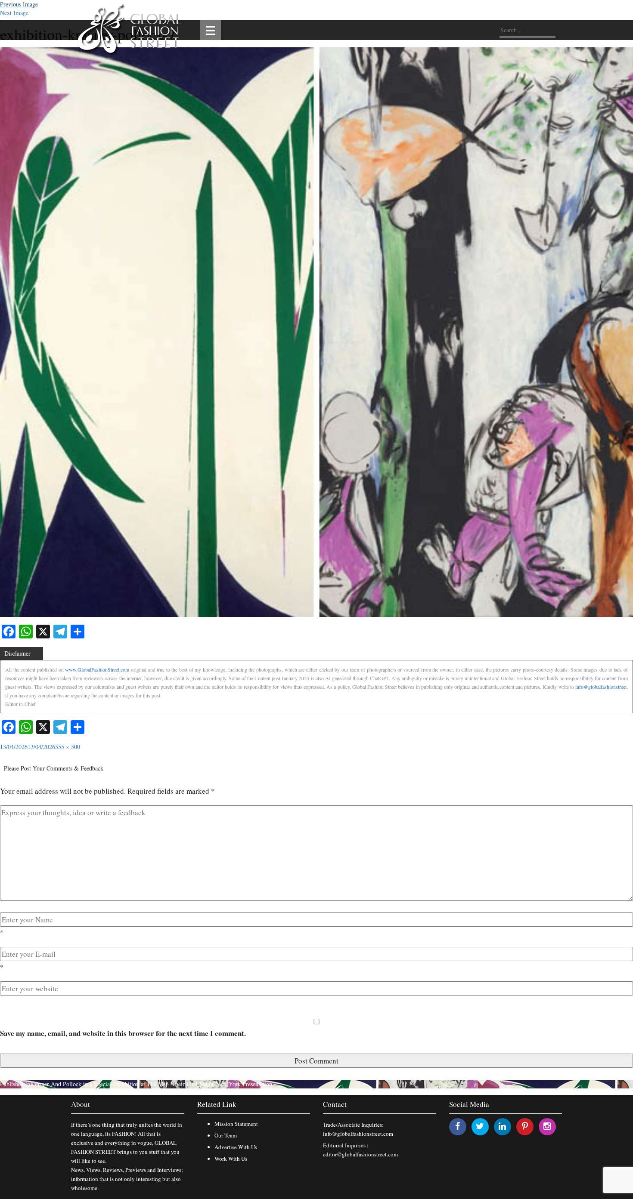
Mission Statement (236, 1124)
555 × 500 (67, 747)
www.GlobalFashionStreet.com (97, 669)
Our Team (225, 1135)
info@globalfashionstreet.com (358, 1133)
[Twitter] (480, 1126)
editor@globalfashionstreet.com (360, 1154)
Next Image (14, 13)
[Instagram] (547, 1126)
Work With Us (230, 1158)
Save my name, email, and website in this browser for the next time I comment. (123, 1033)
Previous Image (19, 4)
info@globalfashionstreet (601, 686)
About (80, 1104)
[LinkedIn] (502, 1126)
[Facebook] (457, 1126)
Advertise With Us (235, 1147)
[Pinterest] (525, 1126)
